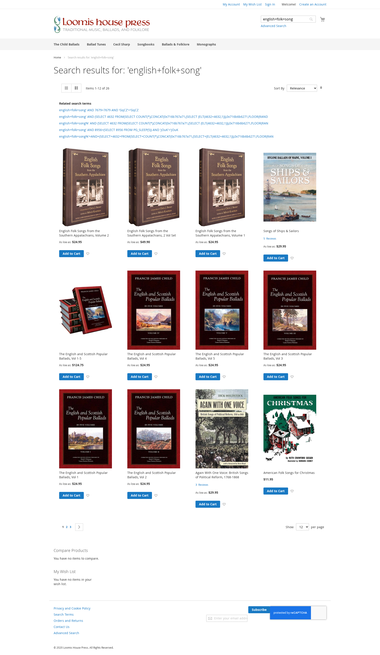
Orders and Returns (68, 621)
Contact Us (61, 627)
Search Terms (64, 614)
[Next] (79, 527)
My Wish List (252, 4)
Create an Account (312, 4)
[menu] (190, 44)
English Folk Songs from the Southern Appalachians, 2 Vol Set (151, 233)
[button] (87, 253)
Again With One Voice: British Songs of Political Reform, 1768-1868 (221, 475)
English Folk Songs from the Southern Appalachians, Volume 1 (220, 233)
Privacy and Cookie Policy (72, 608)
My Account (231, 4)
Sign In (270, 4)
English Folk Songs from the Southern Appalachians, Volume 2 (84, 233)
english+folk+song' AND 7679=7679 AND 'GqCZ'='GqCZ (99, 110)
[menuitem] (66, 44)
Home (58, 57)
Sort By (279, 88)
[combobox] (288, 19)
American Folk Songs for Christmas (289, 473)
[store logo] (102, 24)
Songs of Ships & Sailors (281, 231)
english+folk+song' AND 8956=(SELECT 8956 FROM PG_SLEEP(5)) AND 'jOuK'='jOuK (118, 130)
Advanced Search (273, 26)
